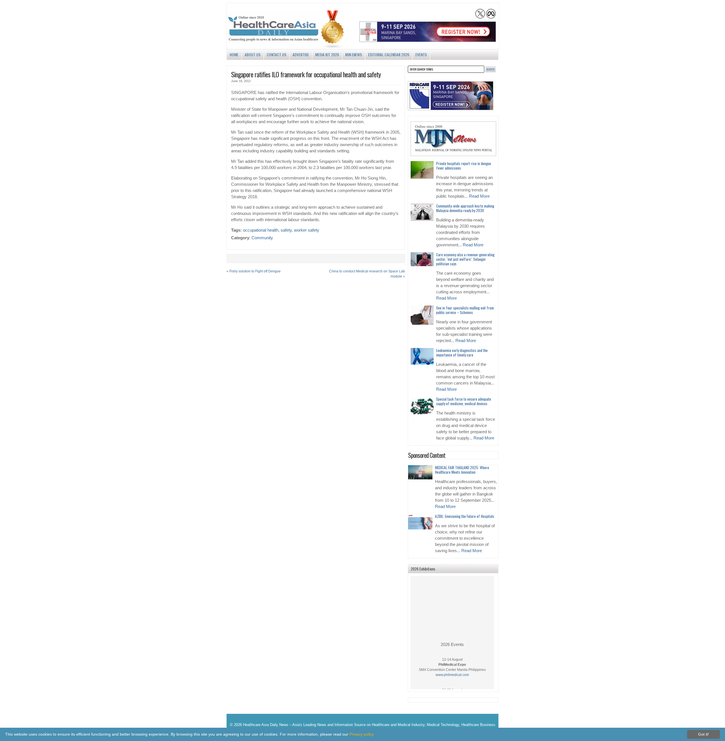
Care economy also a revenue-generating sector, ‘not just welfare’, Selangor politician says (465, 259)
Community (262, 238)
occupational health (260, 230)
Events (421, 54)
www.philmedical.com (452, 669)
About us (253, 54)
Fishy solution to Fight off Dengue (255, 271)
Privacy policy (361, 734)
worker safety (306, 230)
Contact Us (276, 54)
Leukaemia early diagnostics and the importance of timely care (462, 352)
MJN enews (353, 54)
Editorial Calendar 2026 (388, 54)
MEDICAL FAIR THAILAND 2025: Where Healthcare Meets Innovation (462, 470)
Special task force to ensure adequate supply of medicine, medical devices (463, 401)
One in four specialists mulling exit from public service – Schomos (465, 310)
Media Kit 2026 (327, 54)
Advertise (301, 54)
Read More (479, 196)
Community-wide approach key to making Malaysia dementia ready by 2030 (465, 208)
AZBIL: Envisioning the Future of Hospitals (464, 516)
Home (234, 54)
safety (286, 230)
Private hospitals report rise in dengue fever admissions (463, 166)
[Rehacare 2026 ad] (450, 95)
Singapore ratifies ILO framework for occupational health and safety (306, 74)
